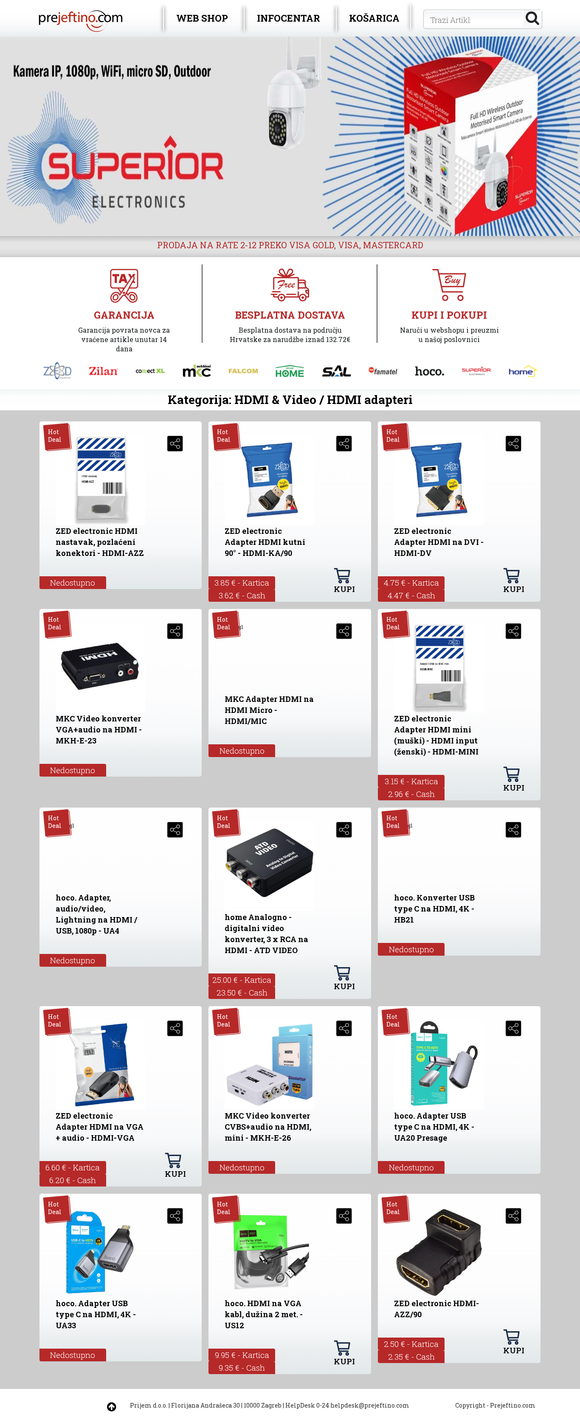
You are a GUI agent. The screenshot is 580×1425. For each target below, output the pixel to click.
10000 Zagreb (263, 1405)
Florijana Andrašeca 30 (205, 1405)
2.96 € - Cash (411, 793)
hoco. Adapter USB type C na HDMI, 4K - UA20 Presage (434, 1127)
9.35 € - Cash (242, 1367)
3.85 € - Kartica (241, 582)
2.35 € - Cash (411, 1356)
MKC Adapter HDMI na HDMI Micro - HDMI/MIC (269, 710)
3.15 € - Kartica (411, 781)
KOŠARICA (374, 18)
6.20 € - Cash (72, 1180)
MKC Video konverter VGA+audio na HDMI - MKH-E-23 (99, 729)
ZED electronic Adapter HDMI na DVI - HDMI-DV (439, 542)
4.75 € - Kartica (411, 582)
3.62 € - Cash (242, 595)
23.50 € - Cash (242, 992)
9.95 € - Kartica (242, 1354)
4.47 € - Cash (411, 595)
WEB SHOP (202, 18)
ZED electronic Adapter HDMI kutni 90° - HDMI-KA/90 (265, 542)
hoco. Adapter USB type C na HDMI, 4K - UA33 (96, 1314)
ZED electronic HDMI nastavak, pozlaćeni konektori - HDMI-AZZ (100, 542)
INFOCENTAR (288, 18)
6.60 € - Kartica (72, 1167)
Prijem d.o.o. (148, 1405)
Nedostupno (72, 582)
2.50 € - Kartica (411, 1343)
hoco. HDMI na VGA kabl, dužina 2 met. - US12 (264, 1314)
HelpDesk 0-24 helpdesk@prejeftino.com (347, 1405)
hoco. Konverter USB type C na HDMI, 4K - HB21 (434, 908)
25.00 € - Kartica (241, 979)
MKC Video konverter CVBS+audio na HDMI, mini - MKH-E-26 (268, 1127)
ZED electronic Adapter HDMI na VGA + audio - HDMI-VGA (100, 1127)
